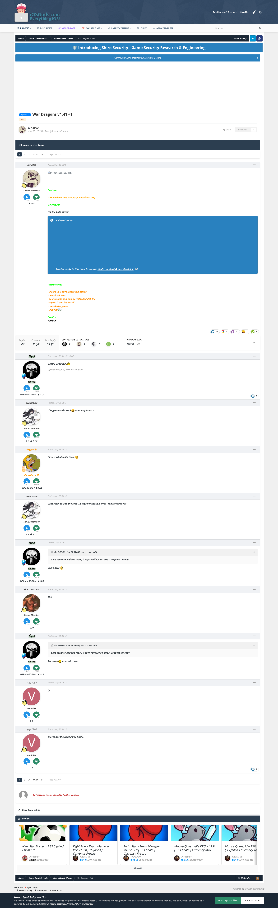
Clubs (143, 28)
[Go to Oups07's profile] (108, 344)
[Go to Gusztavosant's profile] (31, 603)
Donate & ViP (92, 28)
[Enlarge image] (60, 172)
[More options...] (254, 165)
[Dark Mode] (260, 12)
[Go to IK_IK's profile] (75, 858)
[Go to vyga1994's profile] (31, 696)
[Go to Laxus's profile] (25, 858)
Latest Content (120, 28)
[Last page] (42, 154)
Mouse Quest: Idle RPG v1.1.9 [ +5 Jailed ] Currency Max (245, 848)
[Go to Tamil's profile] (64, 344)
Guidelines (87, 903)
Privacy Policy (25, 890)
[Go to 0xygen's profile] (31, 463)
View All (138, 868)
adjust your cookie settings (51, 903)
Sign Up (244, 12)
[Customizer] (254, 12)
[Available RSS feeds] (258, 878)
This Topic (246, 28)
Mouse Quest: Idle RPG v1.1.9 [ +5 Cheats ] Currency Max (194, 848)
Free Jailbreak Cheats (56, 131)
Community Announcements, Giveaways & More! (137, 57)
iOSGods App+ (68, 28)
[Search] (260, 28)
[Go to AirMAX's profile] (22, 129)
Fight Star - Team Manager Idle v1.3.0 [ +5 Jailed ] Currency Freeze (91, 849)
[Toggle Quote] (52, 552)
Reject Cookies (253, 900)
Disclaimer (46, 28)
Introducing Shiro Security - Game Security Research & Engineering (139, 47)
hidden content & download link (115, 269)
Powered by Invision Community (248, 888)
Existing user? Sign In (224, 12)
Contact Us (56, 890)
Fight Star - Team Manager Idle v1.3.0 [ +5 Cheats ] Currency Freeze (141, 849)
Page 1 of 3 (54, 154)
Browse (24, 28)
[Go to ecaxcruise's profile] (94, 344)
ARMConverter (165, 28)
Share (228, 129)
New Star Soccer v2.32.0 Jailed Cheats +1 (42, 848)
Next (35, 154)
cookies (42, 900)
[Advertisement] (137, 86)
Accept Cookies (229, 900)
